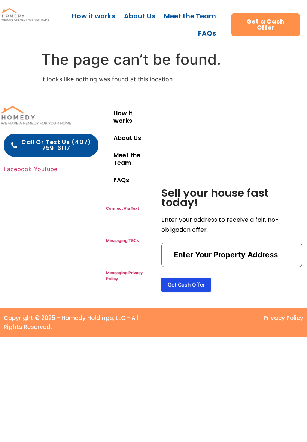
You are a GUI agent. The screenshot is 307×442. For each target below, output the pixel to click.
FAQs (207, 33)
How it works (93, 16)
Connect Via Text (122, 208)
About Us (139, 16)
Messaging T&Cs (122, 240)
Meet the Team (190, 16)
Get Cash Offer (186, 284)
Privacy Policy (283, 318)
